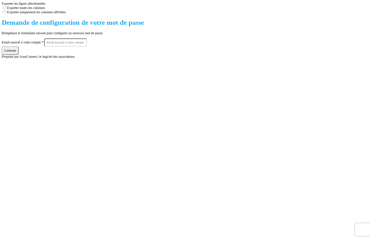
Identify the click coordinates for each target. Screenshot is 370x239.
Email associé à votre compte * (23, 42)
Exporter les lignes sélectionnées (23, 3)
